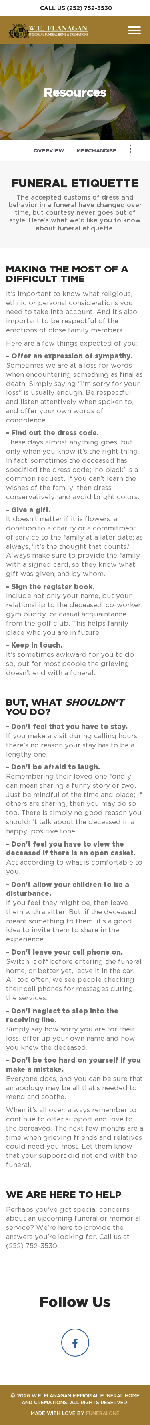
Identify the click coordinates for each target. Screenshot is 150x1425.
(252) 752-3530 (89, 8)
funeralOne (103, 1413)
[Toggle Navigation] (130, 149)
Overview (49, 151)
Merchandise (96, 151)
